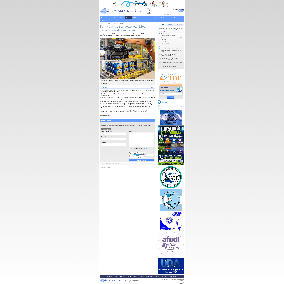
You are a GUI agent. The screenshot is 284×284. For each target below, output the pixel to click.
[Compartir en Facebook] (101, 87)
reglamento (113, 126)
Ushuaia (116, 17)
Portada (103, 17)
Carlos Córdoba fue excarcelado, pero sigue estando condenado (171, 42)
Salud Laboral (164, 17)
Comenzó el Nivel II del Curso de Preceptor (171, 46)
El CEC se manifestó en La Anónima (169, 66)
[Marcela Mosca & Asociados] (182, 282)
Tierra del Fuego (173, 17)
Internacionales (149, 17)
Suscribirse (170, 97)
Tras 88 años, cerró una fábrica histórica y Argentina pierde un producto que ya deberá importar (171, 50)
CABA (134, 17)
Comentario (132, 131)
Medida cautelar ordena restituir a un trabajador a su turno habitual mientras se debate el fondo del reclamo (172, 30)
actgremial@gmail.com (134, 281)
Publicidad (181, 9)
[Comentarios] (152, 87)
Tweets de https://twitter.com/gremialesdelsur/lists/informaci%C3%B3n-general (171, 107)
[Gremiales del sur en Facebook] (181, 11)
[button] (104, 61)
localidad (103, 142)
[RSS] (183, 11)
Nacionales (141, 17)
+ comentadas (179, 24)
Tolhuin (122, 17)
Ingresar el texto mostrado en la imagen (139, 150)
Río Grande (109, 17)
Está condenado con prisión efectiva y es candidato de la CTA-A (170, 59)
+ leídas (170, 24)
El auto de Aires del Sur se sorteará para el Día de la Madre (172, 38)
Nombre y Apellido (106, 131)
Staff (173, 9)
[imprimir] (154, 87)
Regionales (128, 17)
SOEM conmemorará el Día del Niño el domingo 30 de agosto (170, 55)
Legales (157, 17)
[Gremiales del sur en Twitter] (179, 11)
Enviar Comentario (141, 160)
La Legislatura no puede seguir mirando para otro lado (171, 63)
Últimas (162, 24)
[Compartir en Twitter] (103, 87)
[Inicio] (120, 11)
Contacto (176, 9)
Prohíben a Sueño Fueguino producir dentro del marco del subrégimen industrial (172, 34)
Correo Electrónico (106, 136)
